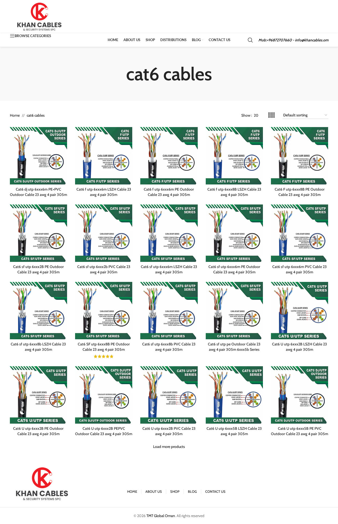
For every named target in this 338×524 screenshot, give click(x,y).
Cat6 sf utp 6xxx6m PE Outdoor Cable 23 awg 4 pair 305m (234, 269)
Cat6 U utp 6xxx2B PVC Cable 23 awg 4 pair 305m (169, 431)
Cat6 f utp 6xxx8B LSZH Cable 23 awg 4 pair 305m (234, 192)
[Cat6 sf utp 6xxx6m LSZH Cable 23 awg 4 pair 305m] (168, 233)
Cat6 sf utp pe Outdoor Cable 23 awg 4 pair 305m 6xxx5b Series (234, 347)
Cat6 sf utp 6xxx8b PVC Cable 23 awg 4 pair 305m (169, 347)
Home (15, 115)
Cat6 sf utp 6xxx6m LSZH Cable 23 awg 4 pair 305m (169, 269)
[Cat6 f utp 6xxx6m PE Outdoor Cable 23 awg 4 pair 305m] (168, 155)
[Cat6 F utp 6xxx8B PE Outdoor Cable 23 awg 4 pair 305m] (299, 155)
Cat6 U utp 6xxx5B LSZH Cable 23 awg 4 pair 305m (234, 431)
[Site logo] (40, 16)
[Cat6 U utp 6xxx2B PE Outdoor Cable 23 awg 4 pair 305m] (38, 394)
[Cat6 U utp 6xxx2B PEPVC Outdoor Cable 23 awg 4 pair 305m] (103, 394)
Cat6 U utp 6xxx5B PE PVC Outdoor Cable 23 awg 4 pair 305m (299, 431)
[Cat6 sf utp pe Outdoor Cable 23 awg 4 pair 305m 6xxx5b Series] (234, 310)
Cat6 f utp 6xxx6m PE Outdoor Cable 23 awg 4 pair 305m (169, 192)
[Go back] (119, 74)
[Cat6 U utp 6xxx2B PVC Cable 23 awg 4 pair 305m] (168, 394)
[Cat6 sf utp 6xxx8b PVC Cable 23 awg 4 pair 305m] (168, 310)
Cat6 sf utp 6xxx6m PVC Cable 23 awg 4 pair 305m (299, 269)
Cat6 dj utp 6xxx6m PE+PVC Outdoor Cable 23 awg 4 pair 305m (38, 192)
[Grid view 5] (271, 115)
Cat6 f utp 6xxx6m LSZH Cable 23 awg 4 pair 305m (103, 192)
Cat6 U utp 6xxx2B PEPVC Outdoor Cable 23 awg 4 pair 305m (103, 431)
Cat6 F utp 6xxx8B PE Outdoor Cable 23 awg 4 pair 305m (300, 192)
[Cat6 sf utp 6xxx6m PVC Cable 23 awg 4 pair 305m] (299, 233)
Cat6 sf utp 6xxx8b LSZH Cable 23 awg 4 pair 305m (38, 347)
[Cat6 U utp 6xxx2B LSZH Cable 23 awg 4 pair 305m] (299, 310)
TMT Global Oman (160, 515)
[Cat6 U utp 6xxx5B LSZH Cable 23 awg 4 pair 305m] (234, 394)
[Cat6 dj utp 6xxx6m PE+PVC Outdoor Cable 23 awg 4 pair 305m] (38, 155)
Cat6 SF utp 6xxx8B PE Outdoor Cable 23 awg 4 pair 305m (104, 347)
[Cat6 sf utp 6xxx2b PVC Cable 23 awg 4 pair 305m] (103, 233)
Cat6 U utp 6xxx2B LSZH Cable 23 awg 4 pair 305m (299, 347)
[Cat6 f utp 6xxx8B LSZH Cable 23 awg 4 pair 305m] (234, 155)
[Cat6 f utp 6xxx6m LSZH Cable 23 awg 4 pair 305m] (103, 155)
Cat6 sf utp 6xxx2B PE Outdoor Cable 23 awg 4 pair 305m (38, 269)
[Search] (250, 40)
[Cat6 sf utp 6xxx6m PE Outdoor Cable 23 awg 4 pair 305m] (234, 233)
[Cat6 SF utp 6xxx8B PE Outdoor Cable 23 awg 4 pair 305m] (103, 310)
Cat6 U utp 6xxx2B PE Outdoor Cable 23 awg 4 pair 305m (38, 431)
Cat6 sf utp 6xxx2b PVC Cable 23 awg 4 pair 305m (103, 269)
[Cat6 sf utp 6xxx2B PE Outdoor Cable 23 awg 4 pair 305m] (38, 233)
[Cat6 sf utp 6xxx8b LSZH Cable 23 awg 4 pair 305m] (38, 310)
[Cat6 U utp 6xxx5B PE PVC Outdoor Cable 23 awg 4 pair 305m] (299, 394)
